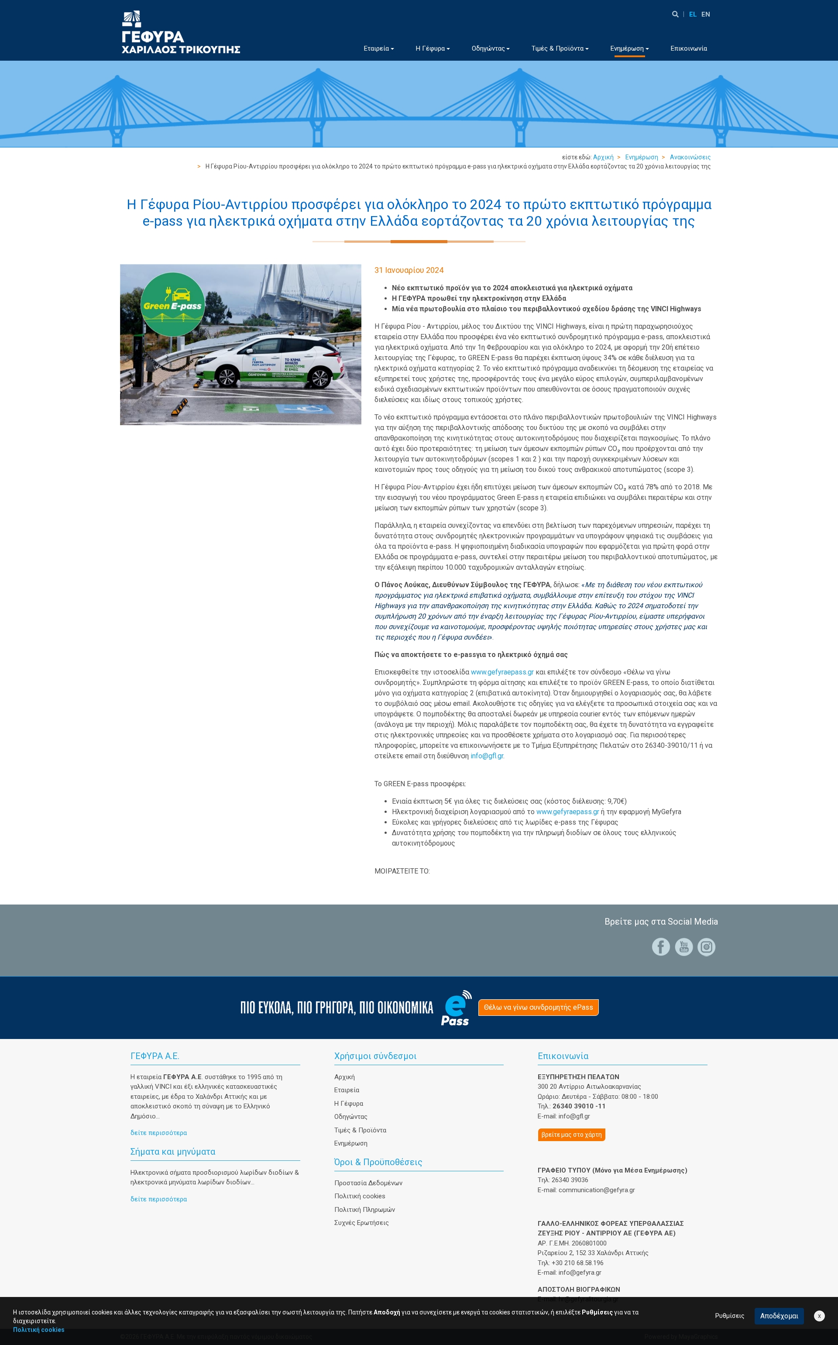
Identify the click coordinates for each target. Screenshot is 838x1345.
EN (705, 14)
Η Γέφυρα (348, 1104)
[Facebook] (661, 946)
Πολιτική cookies (359, 1196)
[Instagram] (706, 946)
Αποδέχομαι (779, 1316)
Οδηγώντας (350, 1117)
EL (693, 14)
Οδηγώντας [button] (488, 48)
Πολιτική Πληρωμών (364, 1210)
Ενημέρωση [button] (627, 48)
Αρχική (603, 157)
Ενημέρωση (641, 157)
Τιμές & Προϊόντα (360, 1130)
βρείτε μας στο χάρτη (572, 1134)
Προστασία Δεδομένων (368, 1183)
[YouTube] (684, 946)
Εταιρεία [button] (376, 48)
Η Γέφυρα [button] (430, 48)
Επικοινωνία (689, 48)
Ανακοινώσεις (690, 157)
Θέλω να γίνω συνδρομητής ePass (538, 1007)
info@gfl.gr (487, 756)
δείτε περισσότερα (159, 1133)
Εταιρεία (346, 1090)
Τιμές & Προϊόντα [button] (558, 48)
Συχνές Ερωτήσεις (361, 1223)
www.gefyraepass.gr (502, 672)
